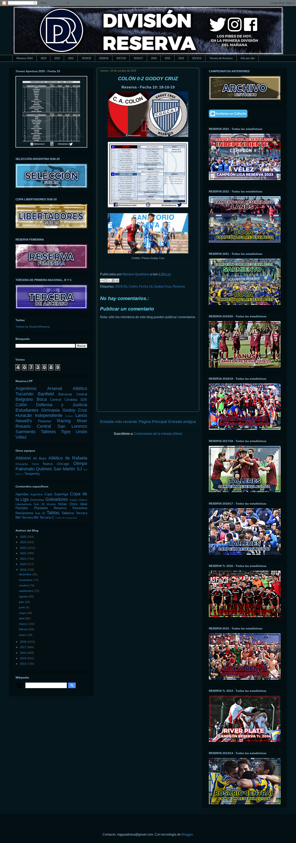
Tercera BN (30, 517)
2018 (23, 641)
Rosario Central (33, 426)
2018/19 (103, 58)
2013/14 (196, 58)
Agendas (22, 494)
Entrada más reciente (118, 421)
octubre (24, 585)
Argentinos (26, 388)
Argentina (36, 494)
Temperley (32, 474)
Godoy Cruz (162, 286)
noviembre (26, 580)
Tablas (53, 512)
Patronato (25, 468)
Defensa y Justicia (61, 404)
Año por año (248, 58)
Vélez (21, 437)
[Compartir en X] (110, 281)
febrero (24, 629)
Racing (64, 420)
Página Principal (153, 421)
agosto (23, 596)
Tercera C (46, 517)
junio (22, 607)
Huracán (24, 415)
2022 (57, 58)
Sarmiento (25, 431)
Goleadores (56, 499)
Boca (42, 399)
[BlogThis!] (106, 281)
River (82, 420)
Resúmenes (24, 513)
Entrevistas (37, 499)
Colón (133, 286)
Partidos (22, 508)
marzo (23, 623)
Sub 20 (40, 513)
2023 (43, 58)
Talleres (48, 431)
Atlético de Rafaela (67, 458)
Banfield (46, 393)
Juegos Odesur (78, 500)
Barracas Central (72, 394)
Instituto (69, 416)
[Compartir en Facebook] (113, 281)
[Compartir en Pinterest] (117, 281)
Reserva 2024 (25, 58)
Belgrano (24, 399)
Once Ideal (78, 504)
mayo (23, 613)
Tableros (67, 513)
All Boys (40, 458)
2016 (154, 58)
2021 (71, 58)
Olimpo (80, 463)
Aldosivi (23, 458)
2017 (23, 647)
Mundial (51, 504)
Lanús (81, 415)
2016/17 (138, 58)
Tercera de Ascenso (221, 58)
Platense (44, 421)
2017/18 (121, 58)
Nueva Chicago (56, 464)
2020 (23, 564)
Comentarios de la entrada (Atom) (158, 433)
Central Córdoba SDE (68, 400)
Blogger (187, 834)
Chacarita (22, 464)
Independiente (48, 415)
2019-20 (121, 286)
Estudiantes (27, 410)
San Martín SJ (68, 468)
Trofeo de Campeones (66, 518)
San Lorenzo (72, 426)
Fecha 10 (145, 286)
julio (22, 601)
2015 (167, 58)
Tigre (65, 431)
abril (22, 618)
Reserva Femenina (70, 508)
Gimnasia (50, 410)
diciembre (25, 574)
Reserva (179, 286)
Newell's (24, 420)
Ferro (35, 464)
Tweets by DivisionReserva (33, 326)
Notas (62, 504)
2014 (181, 58)
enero (23, 634)
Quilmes (44, 468)
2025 (23, 536)
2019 (23, 569)
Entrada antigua (182, 421)
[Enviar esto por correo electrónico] (102, 281)
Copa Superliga (56, 494)
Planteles (41, 508)
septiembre (26, 590)
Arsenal (54, 388)
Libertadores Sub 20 (30, 504)
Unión (81, 431)
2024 (23, 542)
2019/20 (86, 58)
